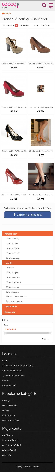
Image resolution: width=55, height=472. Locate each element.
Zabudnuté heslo (10, 440)
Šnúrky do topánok (14, 301)
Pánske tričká (8, 415)
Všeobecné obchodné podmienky (17, 365)
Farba (34, 25)
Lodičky (7, 13)
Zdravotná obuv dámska (16, 296)
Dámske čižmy (12, 243)
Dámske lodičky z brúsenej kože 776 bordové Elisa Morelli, (25, 107)
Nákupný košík (9, 450)
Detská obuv (10, 312)
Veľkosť (23, 25)
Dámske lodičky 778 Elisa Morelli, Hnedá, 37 (19, 63)
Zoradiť (44, 25)
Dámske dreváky (13, 287)
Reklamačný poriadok (12, 370)
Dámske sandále (12, 277)
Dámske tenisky (12, 238)
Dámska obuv (10, 233)
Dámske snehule (13, 253)
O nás (5, 360)
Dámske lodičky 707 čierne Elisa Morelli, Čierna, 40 (22, 151)
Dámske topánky (13, 248)
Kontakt (5, 380)
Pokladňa (6, 455)
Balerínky (10, 267)
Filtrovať (45, 339)
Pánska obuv (10, 306)
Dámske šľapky (12, 272)
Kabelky (5, 400)
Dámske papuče (12, 292)
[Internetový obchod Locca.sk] (10, 5)
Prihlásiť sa (7, 435)
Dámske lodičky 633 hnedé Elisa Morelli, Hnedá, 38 (22, 195)
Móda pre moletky (10, 420)
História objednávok (11, 445)
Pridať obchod (8, 385)
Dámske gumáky (13, 258)
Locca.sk (35, 466)
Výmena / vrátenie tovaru (14, 375)
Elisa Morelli (7, 25)
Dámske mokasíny (13, 282)
